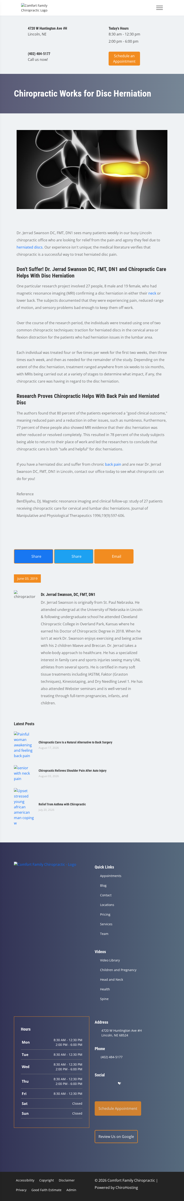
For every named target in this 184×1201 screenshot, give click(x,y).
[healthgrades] (119, 1083)
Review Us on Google (116, 1136)
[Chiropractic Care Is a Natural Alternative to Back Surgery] (24, 744)
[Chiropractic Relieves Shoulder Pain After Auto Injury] (24, 773)
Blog (103, 885)
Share (36, 556)
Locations (107, 905)
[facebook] (108, 1083)
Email (116, 556)
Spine (104, 999)
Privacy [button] (21, 1190)
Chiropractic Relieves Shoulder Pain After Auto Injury (72, 770)
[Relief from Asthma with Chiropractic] (24, 806)
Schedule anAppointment (124, 58)
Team (104, 934)
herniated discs (30, 247)
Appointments (110, 876)
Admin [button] (71, 1190)
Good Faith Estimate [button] (46, 1190)
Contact (106, 895)
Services (106, 924)
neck (152, 293)
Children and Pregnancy (118, 970)
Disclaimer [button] (67, 1180)
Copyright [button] (46, 1180)
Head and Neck (111, 979)
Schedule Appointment (118, 1108)
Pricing (105, 914)
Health (105, 989)
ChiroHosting (127, 1187)
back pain (113, 464)
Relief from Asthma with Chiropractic (62, 804)
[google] (97, 1083)
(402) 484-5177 (112, 1057)
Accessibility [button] (25, 1180)
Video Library (110, 960)
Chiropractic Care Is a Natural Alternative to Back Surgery (75, 742)
